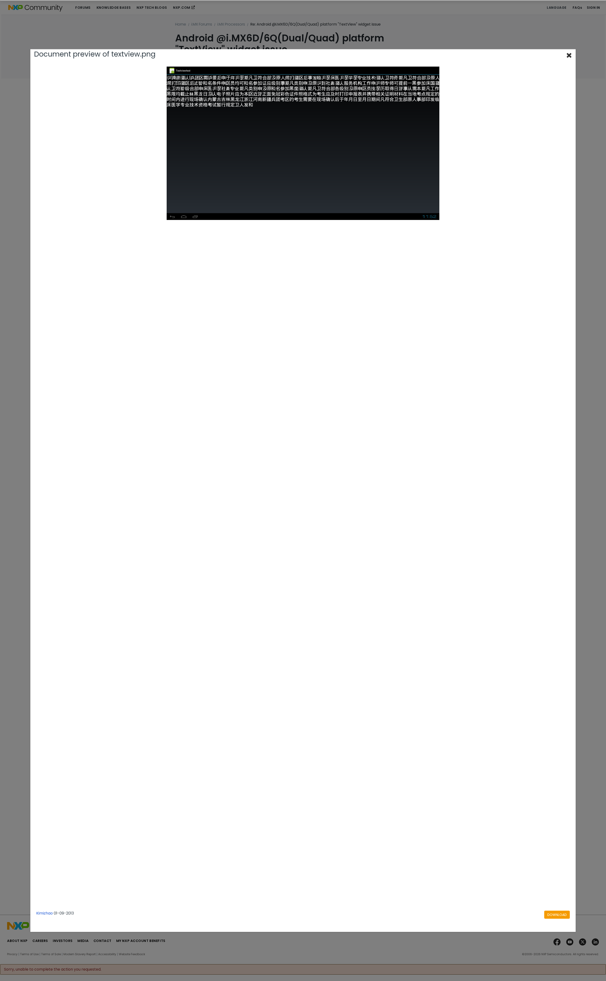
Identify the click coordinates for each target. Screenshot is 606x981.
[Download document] (557, 915)
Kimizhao (44, 913)
